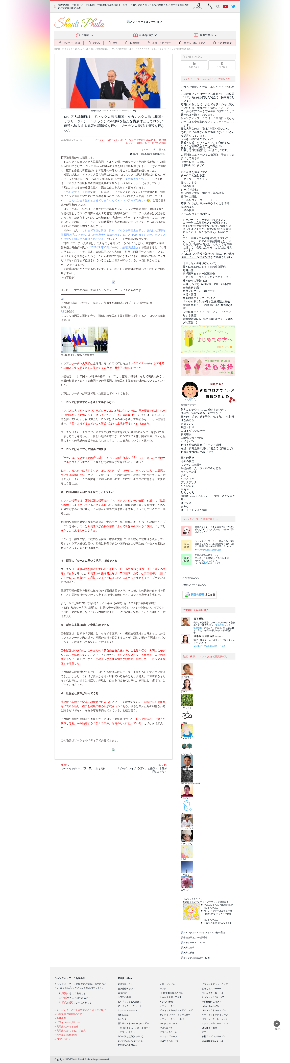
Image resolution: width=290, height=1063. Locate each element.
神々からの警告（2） (195, 280)
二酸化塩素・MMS (192, 437)
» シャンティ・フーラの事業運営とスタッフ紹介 (80, 1009)
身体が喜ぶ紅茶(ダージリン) (131, 1041)
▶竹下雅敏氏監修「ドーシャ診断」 (202, 444)
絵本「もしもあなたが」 (130, 1001)
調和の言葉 (123, 1014)
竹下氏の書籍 (124, 997)
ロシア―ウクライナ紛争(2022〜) (137, 139)
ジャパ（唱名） (190, 189)
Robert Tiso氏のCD (211, 1006)
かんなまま (187, 485)
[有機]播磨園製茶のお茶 (171, 993)
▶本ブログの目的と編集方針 (208, 549)
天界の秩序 (187, 210)
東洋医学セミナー (224, 625)
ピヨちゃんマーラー (211, 988)
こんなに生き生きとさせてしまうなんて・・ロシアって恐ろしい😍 (109, 200)
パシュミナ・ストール (213, 993)
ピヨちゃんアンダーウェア (215, 984)
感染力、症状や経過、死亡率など (201, 413)
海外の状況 (187, 461)
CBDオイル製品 (209, 1028)
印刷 (164, 149)
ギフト (205, 1032)
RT (62, 311)
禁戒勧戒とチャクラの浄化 (199, 298)
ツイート (145, 149)
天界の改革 (187, 207)
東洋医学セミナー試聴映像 (199, 273)
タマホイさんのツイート (139, 179)
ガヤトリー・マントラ (194, 179)
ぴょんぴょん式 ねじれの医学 (218, 904)
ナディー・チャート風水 (172, 1019)
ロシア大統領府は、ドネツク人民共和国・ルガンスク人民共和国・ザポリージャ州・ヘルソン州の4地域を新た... (141, 49)
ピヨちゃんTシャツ (169, 1041)
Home (57, 49)
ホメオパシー (189, 441)
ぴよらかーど (166, 1028)
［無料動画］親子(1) (193, 165)
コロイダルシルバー (193, 430)
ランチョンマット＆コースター (175, 1014)
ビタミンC (187, 423)
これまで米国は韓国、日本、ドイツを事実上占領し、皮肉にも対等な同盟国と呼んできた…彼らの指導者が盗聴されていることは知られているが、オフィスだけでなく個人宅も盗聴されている (113, 234)
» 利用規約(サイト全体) (67, 1026)
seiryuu (185, 489)
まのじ (185, 475)
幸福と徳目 (189, 294)
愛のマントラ (189, 182)
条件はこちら (159, 154)
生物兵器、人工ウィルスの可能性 (201, 468)
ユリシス (186, 502)
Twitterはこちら (191, 577)
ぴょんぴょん (189, 482)
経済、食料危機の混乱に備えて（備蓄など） (207, 448)
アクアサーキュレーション (215, 1023)
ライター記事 (189, 471)
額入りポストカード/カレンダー (133, 1023)
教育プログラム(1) (199, 291)
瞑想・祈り (187, 427)
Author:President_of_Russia (115, 110)
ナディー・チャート (127, 1010)
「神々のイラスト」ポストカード (134, 1028)
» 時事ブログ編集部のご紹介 (70, 1014)
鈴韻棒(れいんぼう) (211, 1001)
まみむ (185, 506)
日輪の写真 (187, 186)
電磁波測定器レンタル (213, 1041)
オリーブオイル (167, 984)
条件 (206, 563)
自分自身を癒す (192, 287)
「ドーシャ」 (199, 200)
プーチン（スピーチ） (106, 139)
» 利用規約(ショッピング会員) (70, 1030)
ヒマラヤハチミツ (126, 1032)
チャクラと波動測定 (193, 175)
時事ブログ (67, 49)
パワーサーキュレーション (215, 1019)
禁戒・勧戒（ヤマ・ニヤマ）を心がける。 (206, 142)
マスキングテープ (168, 1036)
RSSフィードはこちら (195, 584)
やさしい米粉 (166, 1001)
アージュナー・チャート (130, 1006)
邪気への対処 (189, 196)
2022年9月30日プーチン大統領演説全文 (114, 247)
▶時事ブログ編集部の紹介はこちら (210, 646)
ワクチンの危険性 (191, 464)
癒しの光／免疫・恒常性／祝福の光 (202, 192)
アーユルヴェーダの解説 (195, 213)
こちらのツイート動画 (76, 191)
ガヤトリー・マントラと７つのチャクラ (207, 277)
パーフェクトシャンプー (214, 1010)
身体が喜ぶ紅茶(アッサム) (130, 1036)
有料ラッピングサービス (214, 1036)
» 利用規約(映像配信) (66, 1034)
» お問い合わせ (63, 1039)
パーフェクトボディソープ (215, 1014)
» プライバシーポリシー (67, 1022)
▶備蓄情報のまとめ (193, 451)
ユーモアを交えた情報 (194, 509)
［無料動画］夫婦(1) (193, 161)
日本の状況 (187, 457)
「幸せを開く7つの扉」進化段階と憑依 (206, 301)
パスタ (163, 988)
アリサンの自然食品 (127, 1045)
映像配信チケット (126, 988)
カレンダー (123, 1019)
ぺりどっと (187, 478)
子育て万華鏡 (210, 923)
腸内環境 (186, 434)
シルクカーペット (168, 1023)
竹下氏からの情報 (157, 142)
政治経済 (141, 142)
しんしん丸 (187, 492)
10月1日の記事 (82, 49)
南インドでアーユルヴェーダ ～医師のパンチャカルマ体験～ (216, 914)
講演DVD (122, 993)
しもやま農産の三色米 (171, 997)
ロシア (131, 142)
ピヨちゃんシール (168, 1032)
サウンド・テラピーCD (213, 997)
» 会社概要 (60, 1018)
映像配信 (198, 627)
